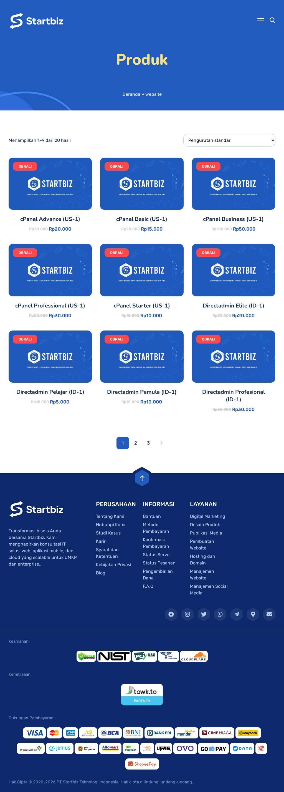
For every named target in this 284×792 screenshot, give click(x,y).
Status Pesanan (159, 563)
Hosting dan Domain (202, 560)
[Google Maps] (253, 614)
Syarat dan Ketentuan (107, 553)
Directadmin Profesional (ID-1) (233, 395)
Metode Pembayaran (156, 528)
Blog (100, 573)
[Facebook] (171, 614)
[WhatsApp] (220, 614)
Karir (101, 541)
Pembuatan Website (202, 545)
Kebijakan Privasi (113, 564)
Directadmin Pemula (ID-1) (142, 392)
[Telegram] (236, 614)
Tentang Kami (110, 516)
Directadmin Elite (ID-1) (233, 305)
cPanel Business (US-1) (233, 219)
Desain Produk (205, 524)
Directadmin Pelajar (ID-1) (50, 392)
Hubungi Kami (110, 524)
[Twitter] (204, 614)
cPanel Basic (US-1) (141, 219)
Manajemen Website (202, 575)
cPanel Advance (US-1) (50, 219)
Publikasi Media (206, 533)
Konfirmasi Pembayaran (156, 543)
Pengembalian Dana (158, 575)
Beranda (131, 94)
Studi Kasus (108, 533)
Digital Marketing (207, 516)
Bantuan (152, 516)
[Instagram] (187, 614)
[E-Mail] (269, 614)
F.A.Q (148, 586)
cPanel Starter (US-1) (142, 305)
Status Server (157, 554)
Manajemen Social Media (209, 590)
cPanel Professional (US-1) (50, 305)
